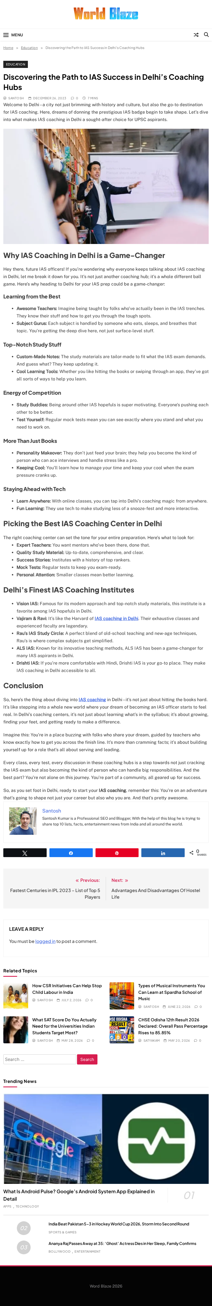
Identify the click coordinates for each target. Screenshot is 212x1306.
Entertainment (87, 1251)
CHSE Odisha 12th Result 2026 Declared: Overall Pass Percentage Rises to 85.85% (173, 1026)
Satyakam (152, 1040)
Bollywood (59, 1251)
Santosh (16, 98)
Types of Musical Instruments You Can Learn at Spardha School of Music (171, 992)
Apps (7, 1206)
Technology (27, 1206)
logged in (45, 941)
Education (15, 64)
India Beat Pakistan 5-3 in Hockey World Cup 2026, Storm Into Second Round (119, 1223)
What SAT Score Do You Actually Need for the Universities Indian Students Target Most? (64, 1026)
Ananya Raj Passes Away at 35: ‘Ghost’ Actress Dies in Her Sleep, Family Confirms (122, 1243)
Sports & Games (63, 1232)
